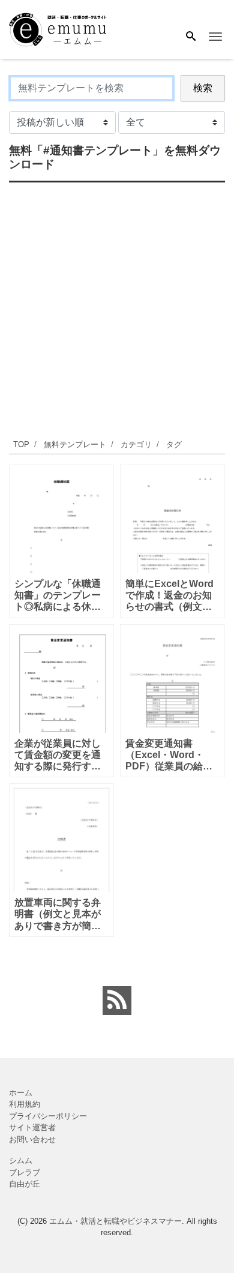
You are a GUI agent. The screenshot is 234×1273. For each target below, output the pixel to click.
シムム (20, 1160)
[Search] (191, 37)
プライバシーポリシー (48, 1116)
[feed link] (117, 1000)
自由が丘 (24, 1183)
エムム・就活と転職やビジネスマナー (115, 1221)
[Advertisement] (117, 309)
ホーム (20, 1092)
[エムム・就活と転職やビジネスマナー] (62, 28)
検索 (202, 88)
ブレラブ (24, 1172)
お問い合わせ (32, 1139)
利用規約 (24, 1104)
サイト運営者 (32, 1127)
